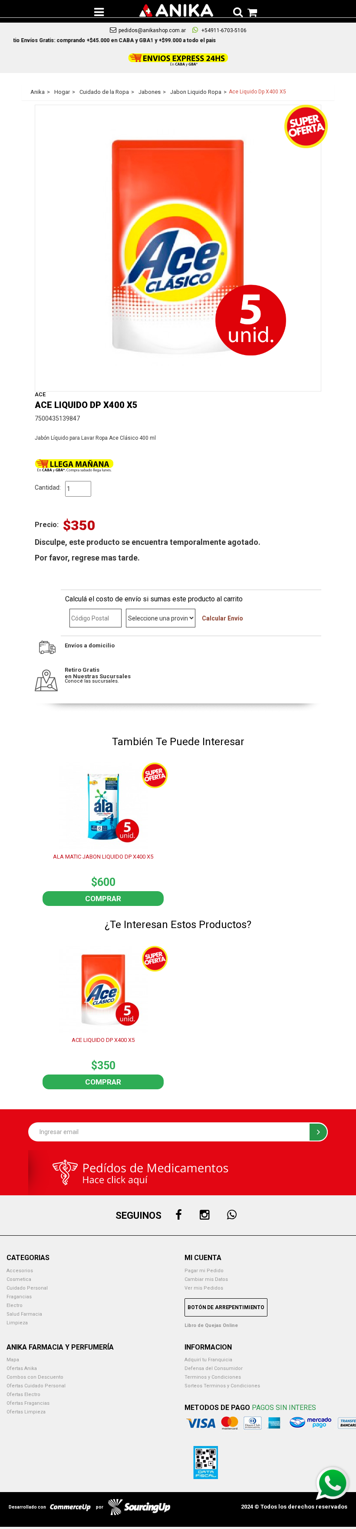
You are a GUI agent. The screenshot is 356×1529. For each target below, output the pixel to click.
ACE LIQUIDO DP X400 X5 (103, 1040)
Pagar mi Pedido (204, 1271)
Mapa (13, 1360)
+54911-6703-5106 (223, 30)
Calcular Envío (222, 618)
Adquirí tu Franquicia (208, 1360)
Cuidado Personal (27, 1288)
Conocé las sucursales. (92, 681)
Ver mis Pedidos (204, 1288)
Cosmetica (19, 1279)
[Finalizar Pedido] (249, 10)
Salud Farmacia (24, 1314)
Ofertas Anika (22, 1368)
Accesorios (20, 1271)
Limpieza (17, 1323)
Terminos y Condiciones (213, 1377)
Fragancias (19, 1297)
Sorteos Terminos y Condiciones (222, 1386)
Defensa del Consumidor (214, 1368)
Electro (15, 1305)
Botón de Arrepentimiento (226, 1307)
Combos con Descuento (35, 1377)
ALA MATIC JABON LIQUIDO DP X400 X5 (103, 856)
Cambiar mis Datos (206, 1279)
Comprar (103, 898)
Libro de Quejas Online (211, 1325)
